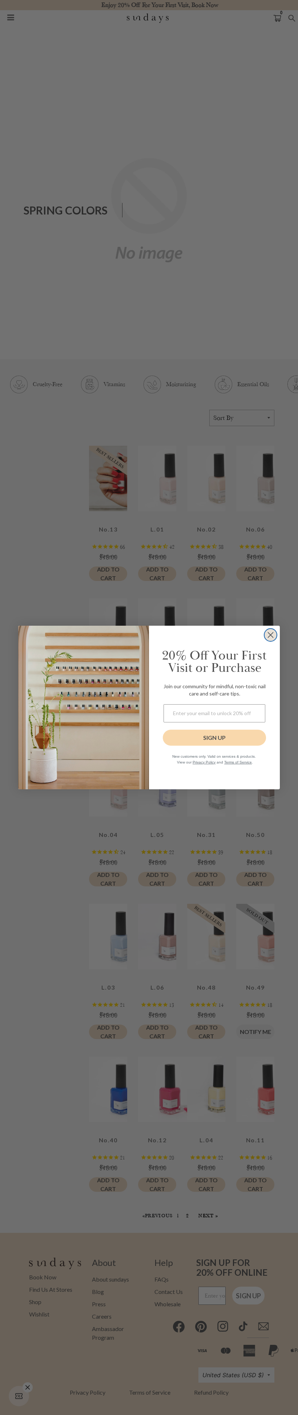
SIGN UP (214, 737)
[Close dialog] (270, 635)
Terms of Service (238, 762)
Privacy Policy (204, 762)
